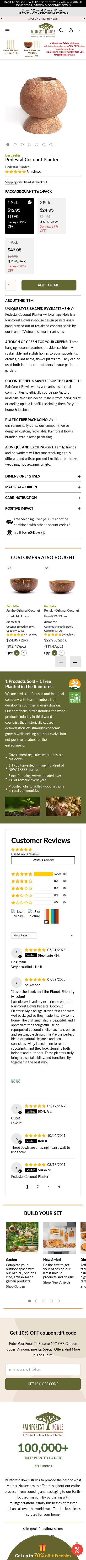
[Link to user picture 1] (13, 1081)
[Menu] (7, 30)
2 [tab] (15, 144)
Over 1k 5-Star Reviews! (43, 18)
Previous (60, 661)
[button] (16, 172)
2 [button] (38, 1186)
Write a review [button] (43, 860)
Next (75, 661)
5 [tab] (36, 144)
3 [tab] (22, 144)
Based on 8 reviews (25, 854)
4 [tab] (29, 144)
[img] (35, 950)
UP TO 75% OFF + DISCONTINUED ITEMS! (43, 13)
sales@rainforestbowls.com (43, 1529)
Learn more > (43, 1466)
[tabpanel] (43, 104)
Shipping (11, 182)
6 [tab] (43, 144)
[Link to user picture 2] (18, 1081)
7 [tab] (50, 144)
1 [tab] (7, 144)
